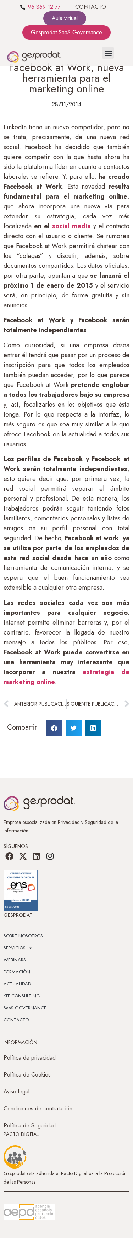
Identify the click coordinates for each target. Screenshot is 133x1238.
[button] (108, 53)
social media (70, 226)
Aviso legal (16, 1091)
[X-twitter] (22, 856)
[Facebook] (9, 856)
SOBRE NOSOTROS (23, 935)
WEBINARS (15, 959)
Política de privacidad (30, 1058)
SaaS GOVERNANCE (25, 1007)
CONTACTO (90, 7)
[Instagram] (50, 856)
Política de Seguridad (30, 1125)
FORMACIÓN (17, 971)
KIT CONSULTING (22, 995)
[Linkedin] (36, 856)
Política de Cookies (27, 1075)
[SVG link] (29, 1212)
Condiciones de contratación (38, 1108)
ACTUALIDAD (17, 983)
